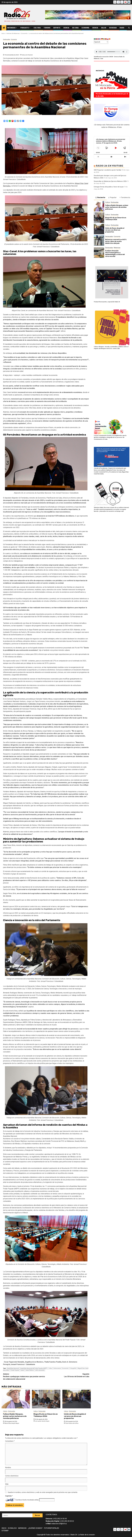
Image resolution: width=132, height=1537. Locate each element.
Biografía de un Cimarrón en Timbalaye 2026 (46, 1415)
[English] (98, 39)
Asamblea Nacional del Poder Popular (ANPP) (33, 1368)
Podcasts (24, 28)
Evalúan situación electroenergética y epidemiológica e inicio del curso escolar (115, 253)
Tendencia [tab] (125, 197)
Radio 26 (74, 1535)
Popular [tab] (113, 197)
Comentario (10, 1441)
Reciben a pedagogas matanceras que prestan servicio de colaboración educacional (24, 1376)
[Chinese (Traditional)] (97, 39)
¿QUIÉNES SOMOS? (35, 1528)
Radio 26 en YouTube (109, 165)
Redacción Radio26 (27, 55)
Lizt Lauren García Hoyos (42, 1421)
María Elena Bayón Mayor (12, 1423)
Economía (85, 28)
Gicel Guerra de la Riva (71, 1423)
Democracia (57, 1368)
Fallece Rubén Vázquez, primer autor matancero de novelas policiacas (15, 1416)
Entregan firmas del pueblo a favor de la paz (109, 187)
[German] (102, 39)
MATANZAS (22, 1528)
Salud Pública (30, 1370)
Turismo (47, 28)
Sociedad (113, 28)
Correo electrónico (11, 1476)
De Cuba (75, 28)
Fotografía (73, 1368)
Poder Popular (15, 1370)
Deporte (56, 28)
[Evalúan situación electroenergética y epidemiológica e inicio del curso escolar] (99, 252)
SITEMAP (5, 1531)
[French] (100, 39)
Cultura (37, 28)
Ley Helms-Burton (71, 329)
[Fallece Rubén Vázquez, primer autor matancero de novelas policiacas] (16, 1399)
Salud (103, 28)
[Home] (4, 27)
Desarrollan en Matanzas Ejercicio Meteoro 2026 (110, 181)
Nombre (8, 1467)
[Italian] (104, 39)
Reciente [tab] (101, 197)
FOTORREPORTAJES (51, 1528)
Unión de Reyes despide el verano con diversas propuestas (75, 1416)
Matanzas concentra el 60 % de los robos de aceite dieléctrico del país (115, 241)
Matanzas (11, 28)
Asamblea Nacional (13, 1368)
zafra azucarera (39, 1370)
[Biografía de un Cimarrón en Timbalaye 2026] (46, 1399)
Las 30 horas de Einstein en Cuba (76, 1375)
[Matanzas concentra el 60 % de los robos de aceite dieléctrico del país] (99, 240)
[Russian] (108, 39)
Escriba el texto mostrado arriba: (27, 1500)
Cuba (50, 1368)
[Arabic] (95, 39)
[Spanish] (110, 39)
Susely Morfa (79, 1141)
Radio (122, 28)
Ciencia (66, 28)
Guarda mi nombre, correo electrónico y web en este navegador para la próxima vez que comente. (43, 1492)
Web (6, 1484)
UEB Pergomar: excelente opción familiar (107, 170)
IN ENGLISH (12, 1528)
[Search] (129, 28)
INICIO (4, 1528)
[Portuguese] (106, 39)
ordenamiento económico (72, 392)
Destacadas (6, 39)
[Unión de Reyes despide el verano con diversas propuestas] (76, 1399)
